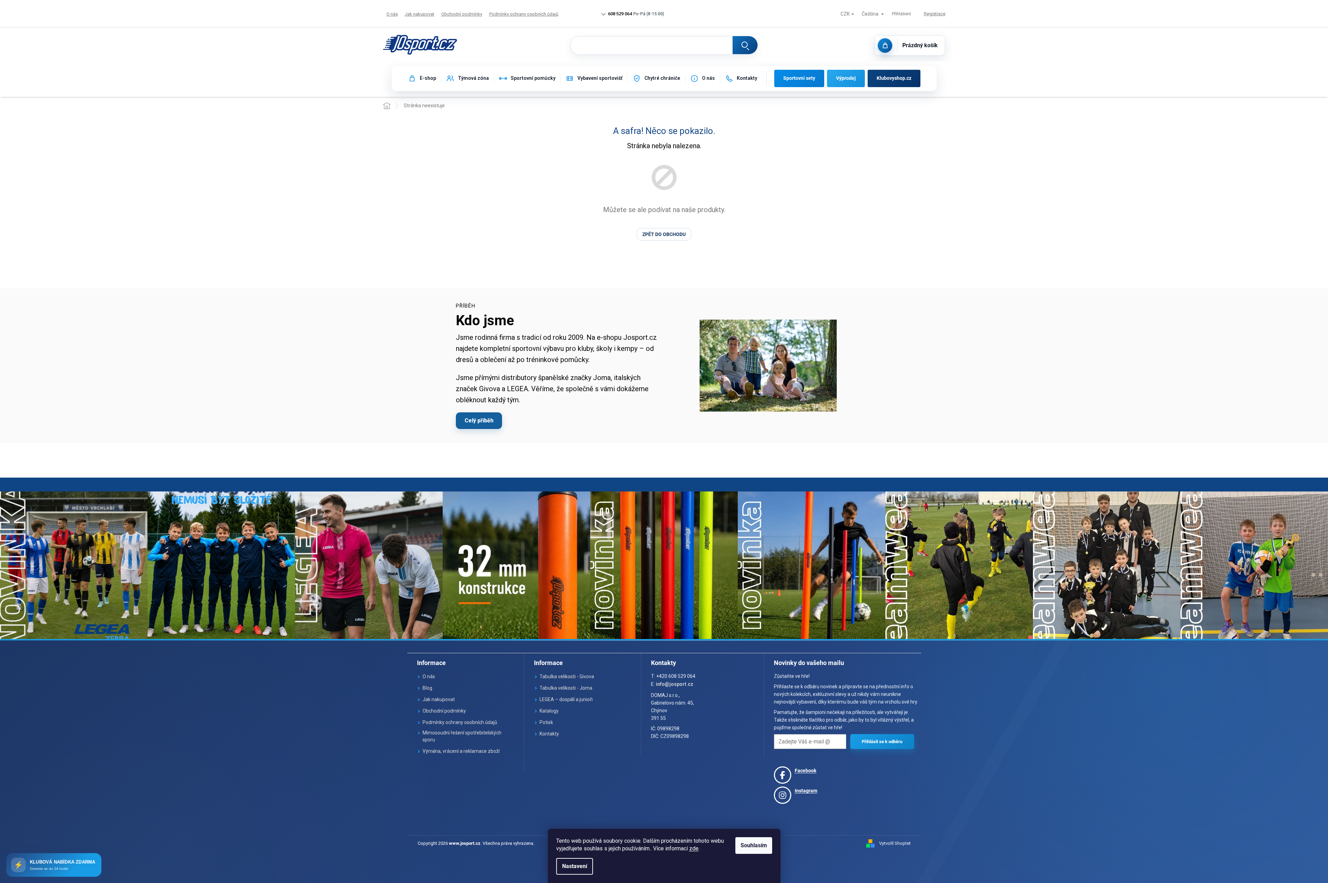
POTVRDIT (882, 741)
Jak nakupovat (419, 14)
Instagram (806, 790)
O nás (392, 14)
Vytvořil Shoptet (895, 843)
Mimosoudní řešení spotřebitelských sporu (462, 736)
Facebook (805, 770)
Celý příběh (479, 420)
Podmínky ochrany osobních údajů (523, 14)
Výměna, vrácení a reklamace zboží (461, 751)
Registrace (934, 13)
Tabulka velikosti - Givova (567, 676)
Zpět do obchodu (664, 234)
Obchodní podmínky (461, 14)
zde (694, 848)
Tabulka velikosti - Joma (566, 688)
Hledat (745, 45)
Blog (427, 688)
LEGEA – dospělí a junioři (566, 699)
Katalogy (549, 711)
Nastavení (574, 866)
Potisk (546, 722)
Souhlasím (754, 845)
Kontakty (549, 734)
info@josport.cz (674, 684)
